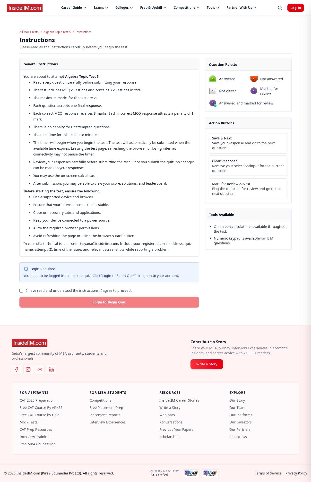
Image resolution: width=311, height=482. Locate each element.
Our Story (237, 400)
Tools (211, 7)
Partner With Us (239, 7)
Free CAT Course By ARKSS (41, 407)
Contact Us (238, 436)
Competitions (184, 7)
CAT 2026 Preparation (37, 400)
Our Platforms (240, 415)
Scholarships (169, 436)
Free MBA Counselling (38, 444)
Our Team (237, 407)
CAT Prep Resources (36, 429)
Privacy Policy (296, 473)
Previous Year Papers (176, 429)
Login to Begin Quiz (109, 302)
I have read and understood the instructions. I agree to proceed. (79, 290)
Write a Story (206, 364)
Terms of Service (268, 473)
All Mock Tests (29, 32)
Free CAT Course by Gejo (39, 415)
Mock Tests (28, 422)
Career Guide (71, 7)
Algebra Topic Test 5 (57, 32)
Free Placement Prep (106, 407)
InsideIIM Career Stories (179, 400)
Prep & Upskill (151, 7)
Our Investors (240, 422)
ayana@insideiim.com (100, 243)
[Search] (280, 7)
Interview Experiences (108, 422)
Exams (99, 7)
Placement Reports (105, 415)
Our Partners (240, 429)
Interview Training (35, 436)
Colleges (122, 7)
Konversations (170, 422)
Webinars (167, 415)
